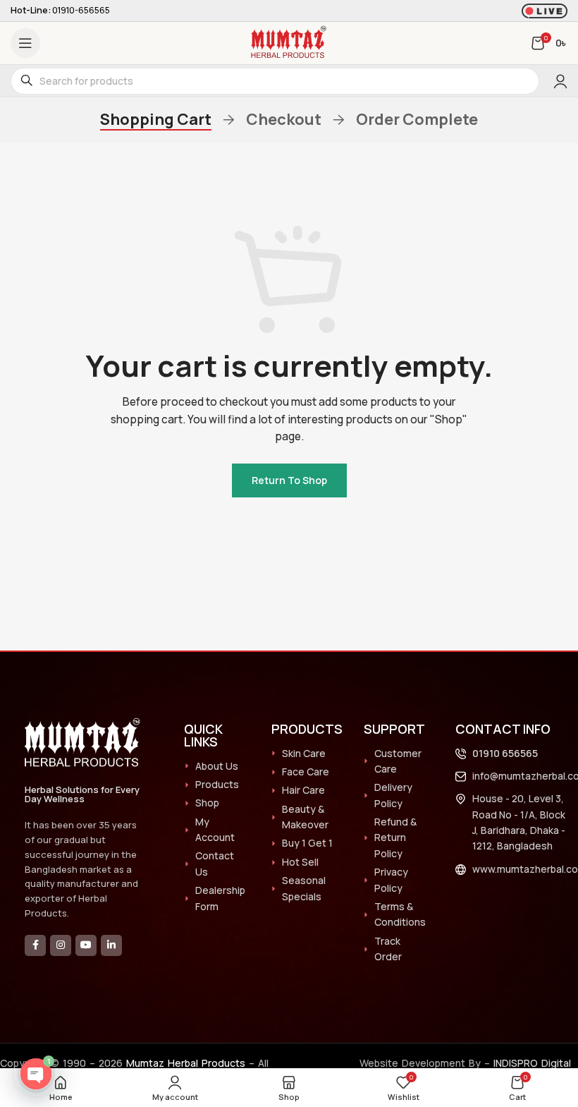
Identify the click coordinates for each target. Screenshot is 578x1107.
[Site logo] (289, 42)
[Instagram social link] (60, 945)
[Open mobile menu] (25, 43)
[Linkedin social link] (111, 945)
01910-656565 (81, 10)
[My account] (560, 81)
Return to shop (289, 480)
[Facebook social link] (35, 945)
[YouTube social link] (86, 945)
